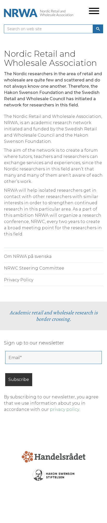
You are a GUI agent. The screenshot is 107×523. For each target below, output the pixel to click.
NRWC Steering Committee (34, 268)
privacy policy (64, 409)
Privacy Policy (18, 279)
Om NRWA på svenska (28, 256)
